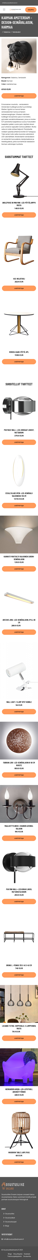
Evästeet (27, 1254)
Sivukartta (27, 1256)
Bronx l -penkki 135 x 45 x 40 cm (19, 965)
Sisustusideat (10, 1218)
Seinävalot (17, 32)
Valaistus (7, 32)
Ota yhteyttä (17, 1254)
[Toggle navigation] (4, 9)
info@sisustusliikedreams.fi (9, 3)
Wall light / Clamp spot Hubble (19, 702)
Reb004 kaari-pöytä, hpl (19, 352)
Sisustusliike (9, 1214)
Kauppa (31, 10)
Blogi (7, 1226)
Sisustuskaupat (10, 1222)
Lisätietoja (19, 96)
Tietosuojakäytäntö (14, 1256)
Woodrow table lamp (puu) (19, 1152)
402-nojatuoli (19, 278)
